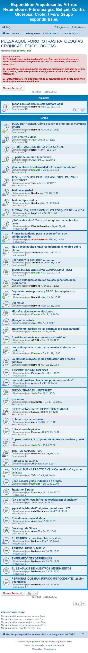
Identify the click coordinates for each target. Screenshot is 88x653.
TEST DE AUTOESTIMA (27, 450)
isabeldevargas (39, 511)
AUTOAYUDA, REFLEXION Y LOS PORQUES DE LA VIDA (48, 210)
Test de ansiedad (22, 190)
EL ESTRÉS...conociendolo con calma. (36, 538)
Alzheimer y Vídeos (24, 136)
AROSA (35, 340)
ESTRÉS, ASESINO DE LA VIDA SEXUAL (38, 147)
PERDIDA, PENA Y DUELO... (30, 548)
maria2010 (36, 402)
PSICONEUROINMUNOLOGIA (30, 370)
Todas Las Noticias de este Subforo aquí (37, 103)
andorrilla (36, 252)
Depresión (18, 302)
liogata (35, 412)
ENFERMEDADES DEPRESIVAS (32, 558)
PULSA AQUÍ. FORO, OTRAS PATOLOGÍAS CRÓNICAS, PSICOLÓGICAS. (42, 43)
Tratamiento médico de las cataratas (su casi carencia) (46, 328)
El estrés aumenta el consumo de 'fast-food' (39, 337)
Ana (33, 463)
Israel (34, 150)
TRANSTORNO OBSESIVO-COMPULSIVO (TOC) (42, 269)
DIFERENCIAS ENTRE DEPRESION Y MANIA (40, 409)
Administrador (39, 239)
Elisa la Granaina (40, 226)
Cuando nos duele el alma (28, 518)
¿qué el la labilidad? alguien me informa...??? (41, 508)
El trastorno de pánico (26, 429)
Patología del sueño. (25, 460)
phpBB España (56, 645)
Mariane (35, 541)
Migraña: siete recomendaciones (32, 311)
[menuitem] (6, 27)
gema (34, 383)
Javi (29, 50)
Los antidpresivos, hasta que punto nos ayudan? (43, 380)
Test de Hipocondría (24, 200)
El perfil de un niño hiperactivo (31, 157)
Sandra (35, 193)
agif (33, 422)
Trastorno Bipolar (23, 489)
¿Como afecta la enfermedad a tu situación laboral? (44, 167)
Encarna (21, 50)
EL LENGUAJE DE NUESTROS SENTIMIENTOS (41, 568)
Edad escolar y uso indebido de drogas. (37, 481)
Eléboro (35, 373)
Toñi (33, 183)
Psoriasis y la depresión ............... (33, 259)
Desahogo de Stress (24, 528)
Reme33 (35, 106)
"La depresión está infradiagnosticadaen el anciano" (45, 499)
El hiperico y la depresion (28, 419)
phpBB (35, 641)
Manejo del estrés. (23, 320)
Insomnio (18, 399)
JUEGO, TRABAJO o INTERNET (32, 390)
